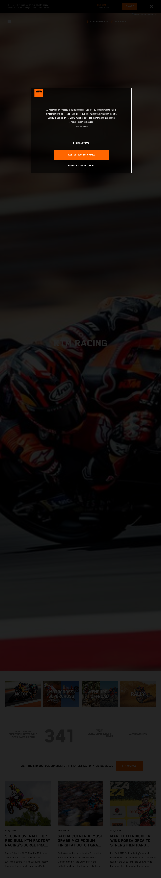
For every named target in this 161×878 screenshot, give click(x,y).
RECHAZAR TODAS (81, 143)
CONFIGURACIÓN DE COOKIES (81, 166)
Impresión (85, 126)
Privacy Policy (78, 126)
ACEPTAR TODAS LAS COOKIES (81, 155)
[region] (81, 130)
